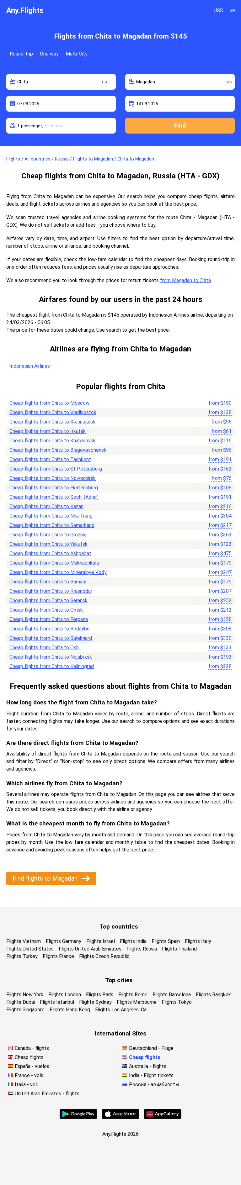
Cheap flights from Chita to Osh (44, 647)
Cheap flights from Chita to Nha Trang (51, 516)
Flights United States (30, 949)
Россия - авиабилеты (154, 1085)
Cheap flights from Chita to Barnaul (47, 582)
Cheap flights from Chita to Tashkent (50, 459)
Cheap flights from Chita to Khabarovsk (52, 441)
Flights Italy (198, 941)
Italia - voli (26, 1085)
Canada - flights (32, 1048)
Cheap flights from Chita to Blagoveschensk (57, 450)
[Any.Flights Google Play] (78, 1117)
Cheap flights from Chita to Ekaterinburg (53, 488)
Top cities (118, 980)
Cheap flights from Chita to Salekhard (50, 638)
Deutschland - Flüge (151, 1048)
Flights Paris (99, 995)
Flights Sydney (95, 1002)
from (220, 403)
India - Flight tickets (151, 1075)
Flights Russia (141, 949)
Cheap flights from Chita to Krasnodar (50, 591)
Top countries (118, 926)
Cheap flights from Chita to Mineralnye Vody (58, 572)
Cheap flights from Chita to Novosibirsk (52, 478)
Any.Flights (25, 10)
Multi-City (77, 54)
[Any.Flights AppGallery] (162, 1117)
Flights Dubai (20, 1002)
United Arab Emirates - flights (47, 1094)
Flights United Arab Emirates (90, 949)
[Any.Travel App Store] (120, 1117)
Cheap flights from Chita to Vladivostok (52, 412)
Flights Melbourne (137, 1002)
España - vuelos (32, 1066)
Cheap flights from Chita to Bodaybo (49, 629)
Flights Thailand (179, 949)
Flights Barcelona (172, 995)
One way (49, 54)
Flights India (133, 941)
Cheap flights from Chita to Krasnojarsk (52, 422)
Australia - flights (147, 1066)
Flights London (64, 995)
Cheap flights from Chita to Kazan (46, 506)
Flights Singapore (25, 1010)
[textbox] (61, 82)
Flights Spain (166, 941)
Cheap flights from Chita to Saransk (48, 600)
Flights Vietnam (23, 941)
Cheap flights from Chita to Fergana (48, 619)
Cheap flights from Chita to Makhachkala (54, 563)
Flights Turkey (22, 956)
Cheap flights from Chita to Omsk (46, 610)
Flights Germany (63, 941)
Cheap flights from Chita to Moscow (49, 403)
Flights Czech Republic (104, 956)
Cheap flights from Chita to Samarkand (51, 525)
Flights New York (24, 995)
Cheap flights (29, 1057)
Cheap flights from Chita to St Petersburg (55, 469)
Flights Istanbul (57, 1002)
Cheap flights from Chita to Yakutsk (48, 544)
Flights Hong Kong (70, 1010)
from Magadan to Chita (185, 280)
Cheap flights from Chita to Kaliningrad (51, 666)
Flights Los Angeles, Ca (121, 1010)
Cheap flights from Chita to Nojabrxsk (50, 657)
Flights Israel (100, 941)
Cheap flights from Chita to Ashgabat (50, 553)
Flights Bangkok (213, 995)
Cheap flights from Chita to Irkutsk (47, 431)
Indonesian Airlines (29, 366)
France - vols (29, 1075)
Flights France (58, 956)
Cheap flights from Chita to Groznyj (47, 535)
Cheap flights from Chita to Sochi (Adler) (54, 497)
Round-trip (21, 54)
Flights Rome (132, 995)
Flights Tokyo (177, 1002)
